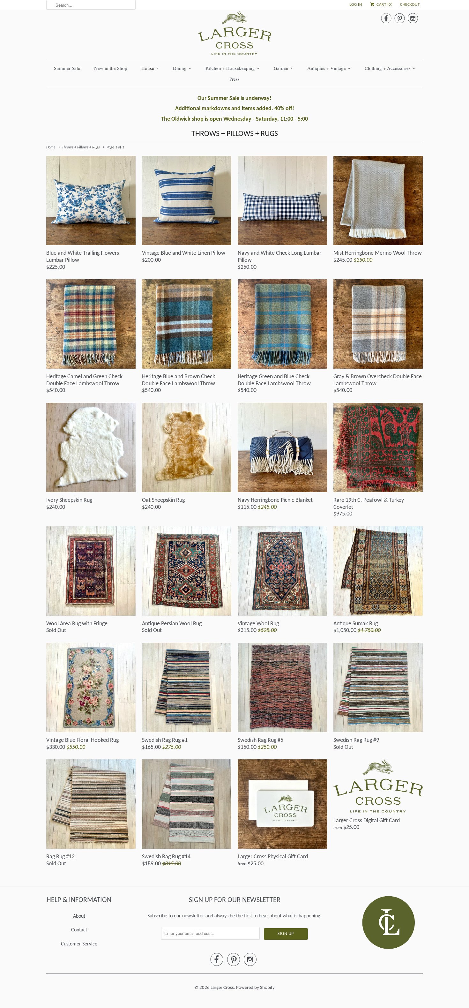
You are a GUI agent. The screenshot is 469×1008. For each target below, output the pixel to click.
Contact (79, 930)
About (79, 916)
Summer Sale (67, 68)
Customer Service (79, 944)
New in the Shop (110, 68)
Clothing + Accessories (388, 68)
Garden (281, 68)
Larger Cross (222, 987)
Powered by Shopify (255, 987)
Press (234, 79)
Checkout (410, 5)
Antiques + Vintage (326, 68)
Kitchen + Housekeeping (230, 68)
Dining (180, 68)
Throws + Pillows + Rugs (234, 134)
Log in (355, 5)
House (147, 68)
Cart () (384, 5)
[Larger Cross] (234, 34)
